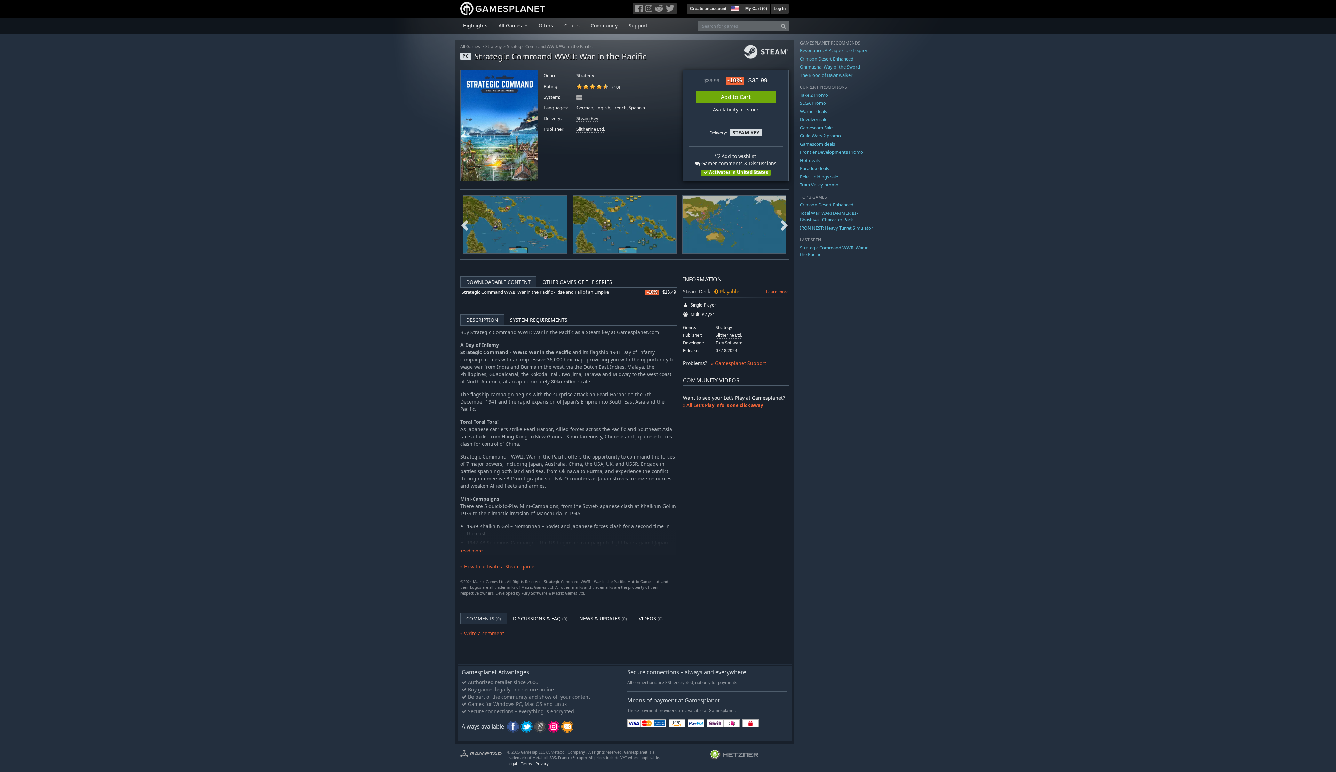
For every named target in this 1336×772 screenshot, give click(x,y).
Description (482, 320)
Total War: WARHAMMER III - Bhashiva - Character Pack (829, 216)
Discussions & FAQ (540, 618)
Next (784, 224)
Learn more (777, 291)
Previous (465, 224)
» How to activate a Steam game (497, 566)
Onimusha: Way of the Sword (830, 67)
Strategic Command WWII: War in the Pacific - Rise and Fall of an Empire (535, 292)
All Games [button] (511, 25)
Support (638, 25)
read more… (473, 551)
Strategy (493, 46)
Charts (572, 25)
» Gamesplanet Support (738, 363)
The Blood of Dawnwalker (826, 75)
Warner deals (813, 111)
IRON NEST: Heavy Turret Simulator (836, 228)
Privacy (542, 763)
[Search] (783, 26)
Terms (526, 763)
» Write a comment (482, 633)
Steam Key (587, 118)
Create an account (708, 8)
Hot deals (810, 160)
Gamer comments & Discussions (738, 163)
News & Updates (603, 618)
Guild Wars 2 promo (820, 136)
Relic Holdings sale (819, 177)
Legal (512, 763)
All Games (470, 46)
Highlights (475, 25)
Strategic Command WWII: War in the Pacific (550, 46)
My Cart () (756, 8)
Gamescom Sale (816, 128)
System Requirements (538, 320)
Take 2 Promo (814, 95)
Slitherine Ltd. (590, 129)
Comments (483, 618)
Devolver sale (813, 119)
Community (604, 25)
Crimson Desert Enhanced (826, 59)
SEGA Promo (813, 103)
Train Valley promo (819, 185)
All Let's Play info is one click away (724, 405)
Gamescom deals (817, 144)
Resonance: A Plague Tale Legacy (833, 50)
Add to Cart (736, 97)
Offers (546, 25)
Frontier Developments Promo (831, 152)
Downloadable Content (498, 282)
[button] (734, 7)
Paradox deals (814, 168)
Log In (780, 8)
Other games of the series (577, 282)
